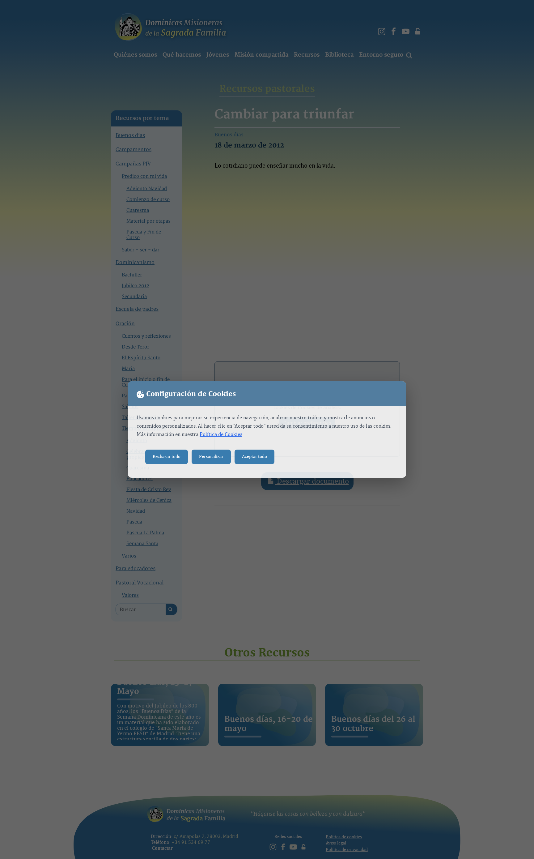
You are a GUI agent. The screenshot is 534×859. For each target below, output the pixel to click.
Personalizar (211, 456)
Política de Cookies (221, 434)
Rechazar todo (166, 456)
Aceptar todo (254, 456)
